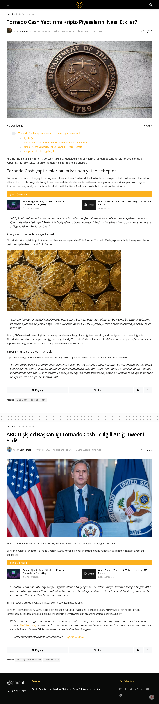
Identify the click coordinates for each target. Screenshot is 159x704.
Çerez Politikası (80, 689)
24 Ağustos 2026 (31, 208)
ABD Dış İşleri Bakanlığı (29, 659)
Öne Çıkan (22, 399)
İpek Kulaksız (26, 31)
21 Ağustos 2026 (107, 208)
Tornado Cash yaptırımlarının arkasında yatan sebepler (50, 133)
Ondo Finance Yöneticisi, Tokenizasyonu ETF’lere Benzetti (53, 146)
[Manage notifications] (151, 697)
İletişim (96, 689)
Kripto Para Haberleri (25, 14)
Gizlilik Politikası (40, 689)
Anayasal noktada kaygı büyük (39, 151)
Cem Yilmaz (25, 449)
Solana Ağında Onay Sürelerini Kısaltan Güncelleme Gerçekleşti (55, 142)
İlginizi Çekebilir (31, 138)
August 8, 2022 (74, 637)
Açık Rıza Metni (60, 689)
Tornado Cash (38, 399)
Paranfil (10, 14)
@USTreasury (28, 625)
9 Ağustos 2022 (45, 31)
